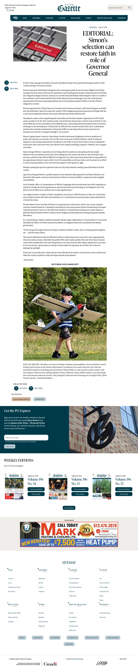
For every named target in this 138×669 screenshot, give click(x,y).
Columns (41, 591)
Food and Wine (105, 583)
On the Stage (104, 587)
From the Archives (75, 587)
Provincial (11, 591)
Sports (88, 18)
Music (102, 600)
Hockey (41, 613)
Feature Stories (13, 617)
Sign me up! (10, 446)
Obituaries (72, 630)
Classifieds (72, 622)
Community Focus (14, 587)
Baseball (41, 617)
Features (49, 18)
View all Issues (69, 508)
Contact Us (72, 638)
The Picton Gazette (77, 659)
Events (71, 613)
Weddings (122, 18)
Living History (74, 583)
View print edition (36, 489)
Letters (41, 587)
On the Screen (104, 591)
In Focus (72, 591)
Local (10, 583)
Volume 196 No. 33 (79, 481)
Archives (69, 644)
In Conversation (74, 578)
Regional (41, 626)
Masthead (38, 638)
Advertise (55, 638)
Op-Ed (41, 583)
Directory (103, 617)
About (21, 638)
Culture (62, 18)
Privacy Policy (92, 638)
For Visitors (73, 617)
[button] (11, 83)
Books (101, 596)
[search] (129, 7)
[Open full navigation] (15, 18)
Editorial (36, 18)
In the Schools (43, 622)
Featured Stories (105, 613)
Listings (10, 622)
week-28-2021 (39, 399)
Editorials (42, 578)
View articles (36, 494)
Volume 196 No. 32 (123, 481)
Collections (72, 596)
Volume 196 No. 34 (35, 481)
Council (10, 578)
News (25, 18)
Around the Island (104, 18)
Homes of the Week (14, 613)
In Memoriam (73, 626)
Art (101, 578)
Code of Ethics (113, 638)
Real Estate (75, 18)
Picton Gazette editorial (21, 399)
